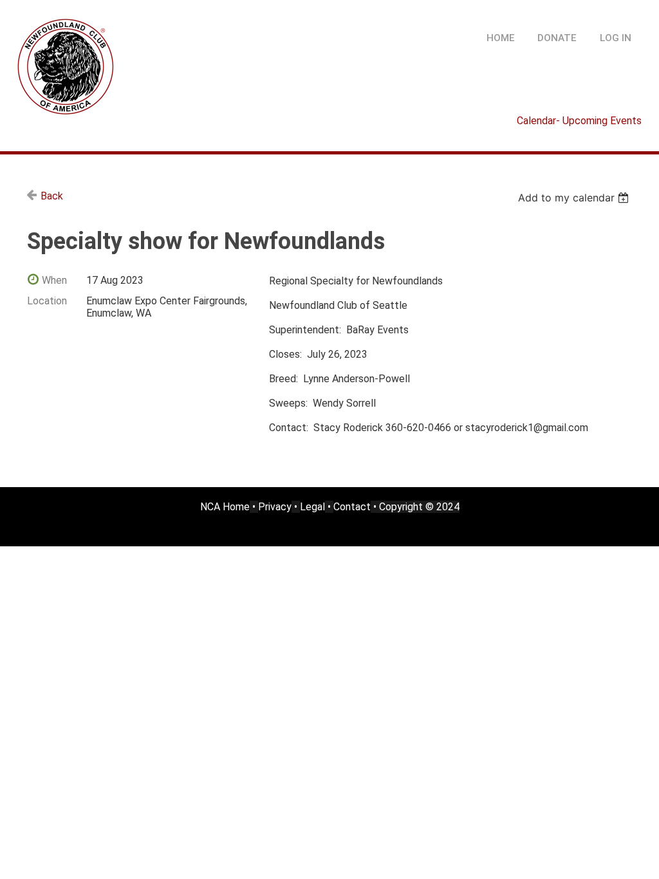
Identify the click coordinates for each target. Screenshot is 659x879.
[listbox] (575, 197)
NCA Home (225, 507)
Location (47, 301)
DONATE (557, 38)
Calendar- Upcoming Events (579, 121)
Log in (615, 38)
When (54, 280)
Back (52, 196)
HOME (501, 38)
